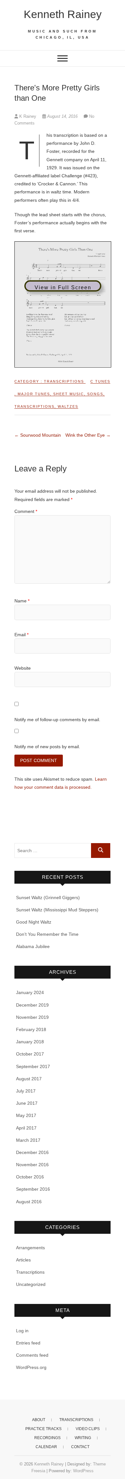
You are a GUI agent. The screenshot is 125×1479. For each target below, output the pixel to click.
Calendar (46, 1447)
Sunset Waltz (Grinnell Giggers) (48, 897)
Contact (80, 1447)
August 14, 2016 (62, 116)
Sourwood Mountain (37, 435)
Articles (23, 1259)
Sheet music (68, 394)
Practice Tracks (43, 1429)
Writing (83, 1438)
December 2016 (32, 1152)
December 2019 (32, 1005)
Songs (95, 394)
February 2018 (31, 1029)
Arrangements (30, 1247)
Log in (22, 1330)
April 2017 (26, 1127)
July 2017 (26, 1090)
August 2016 (29, 1201)
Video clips (88, 1429)
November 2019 (32, 1017)
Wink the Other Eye (88, 435)
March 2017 (28, 1140)
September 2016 (33, 1189)
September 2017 (33, 1066)
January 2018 (30, 1041)
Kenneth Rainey (63, 14)
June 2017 (27, 1103)
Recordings (47, 1438)
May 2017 (26, 1115)
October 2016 (30, 1176)
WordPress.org (31, 1367)
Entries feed (28, 1342)
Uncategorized (31, 1284)
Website (22, 668)
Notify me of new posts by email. (47, 746)
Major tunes (34, 394)
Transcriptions (64, 381)
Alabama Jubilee (33, 946)
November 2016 (32, 1164)
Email (21, 634)
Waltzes (68, 406)
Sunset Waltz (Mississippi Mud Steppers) (57, 909)
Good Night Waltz (33, 922)
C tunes (100, 381)
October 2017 (30, 1053)
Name (21, 600)
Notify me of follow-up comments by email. (57, 719)
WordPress (83, 1470)
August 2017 (29, 1078)
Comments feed (32, 1355)
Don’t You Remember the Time (47, 934)
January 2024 (30, 992)
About (38, 1420)
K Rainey (28, 116)
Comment (25, 511)
